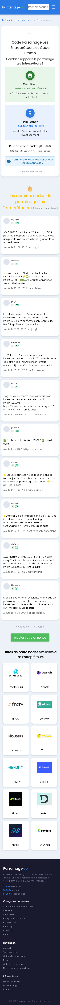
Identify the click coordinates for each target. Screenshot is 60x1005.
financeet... (15, 503)
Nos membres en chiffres (16, 968)
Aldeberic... (15, 261)
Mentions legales (12, 985)
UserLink (7, 221)
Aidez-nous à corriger (41, 151)
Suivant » (39, 626)
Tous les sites (10, 952)
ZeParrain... (15, 462)
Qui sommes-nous (13, 964)
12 (16, 588)
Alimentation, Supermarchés (18, 906)
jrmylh (13, 301)
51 (16, 387)
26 (16, 264)
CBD (5, 934)
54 (17, 431)
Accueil (8, 20)
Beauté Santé (10, 922)
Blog (5, 960)
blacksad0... (16, 585)
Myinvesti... (15, 383)
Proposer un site (11, 981)
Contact (7, 989)
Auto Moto (8, 914)
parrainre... (15, 428)
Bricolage (8, 926)
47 (17, 346)
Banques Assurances (14, 918)
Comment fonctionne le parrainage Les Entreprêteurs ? (30, 161)
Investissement (22, 20)
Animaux (7, 910)
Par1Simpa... (16, 342)
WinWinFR (15, 544)
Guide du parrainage (14, 956)
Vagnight (15, 220)
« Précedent (22, 626)
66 (17, 465)
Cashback (8, 930)
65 (17, 223)
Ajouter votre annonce (30, 171)
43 (17, 305)
